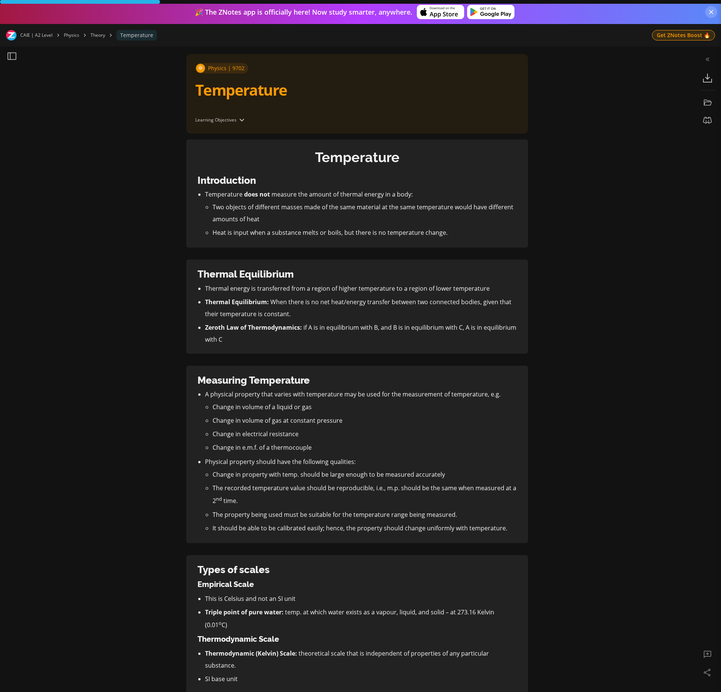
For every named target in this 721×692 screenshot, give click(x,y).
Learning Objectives (216, 120)
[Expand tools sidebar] (707, 59)
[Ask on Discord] (707, 120)
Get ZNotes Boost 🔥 (683, 35)
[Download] (707, 78)
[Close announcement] (711, 12)
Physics (71, 35)
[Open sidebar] (12, 56)
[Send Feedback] (707, 654)
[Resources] (707, 102)
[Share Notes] (707, 672)
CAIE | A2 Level (36, 35)
